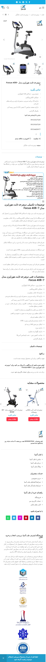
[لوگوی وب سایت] (23, 7)
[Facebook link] (29, 2)
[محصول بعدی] (3, 14)
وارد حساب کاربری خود (22, 372)
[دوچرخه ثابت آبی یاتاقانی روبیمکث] (34, 397)
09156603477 (35, 129)
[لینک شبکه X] (26, 2)
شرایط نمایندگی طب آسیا (32, 485)
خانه (43, 15)
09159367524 (35, 124)
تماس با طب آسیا (35, 459)
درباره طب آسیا (36, 463)
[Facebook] (38, 518)
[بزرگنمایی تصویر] (40, 56)
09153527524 (35, 120)
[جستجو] (8, 7)
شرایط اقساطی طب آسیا (32, 482)
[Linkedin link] (20, 2)
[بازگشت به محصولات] (5, 14)
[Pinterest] (26, 518)
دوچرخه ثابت (35, 15)
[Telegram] (14, 518)
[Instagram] (20, 518)
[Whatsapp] (8, 518)
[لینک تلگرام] (16, 2)
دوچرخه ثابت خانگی (21, 15)
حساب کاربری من (35, 501)
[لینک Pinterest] (23, 2)
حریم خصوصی (36, 478)
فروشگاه (38, 497)
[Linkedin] (32, 518)
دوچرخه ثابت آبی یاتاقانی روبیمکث (34, 411)
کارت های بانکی (36, 505)
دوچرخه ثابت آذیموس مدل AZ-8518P (12, 411)
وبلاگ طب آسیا (36, 467)
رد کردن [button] (3, 658)
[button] (42, 39)
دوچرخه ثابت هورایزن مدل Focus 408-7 (31, 162)
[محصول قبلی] (8, 14)
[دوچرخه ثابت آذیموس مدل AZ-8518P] (12, 397)
